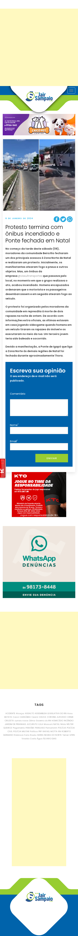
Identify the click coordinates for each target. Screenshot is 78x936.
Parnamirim (51, 727)
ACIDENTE (10, 713)
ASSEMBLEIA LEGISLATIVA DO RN (51, 713)
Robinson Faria (21, 735)
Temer (65, 735)
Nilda (63, 724)
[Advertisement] (39, 47)
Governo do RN (43, 720)
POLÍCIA (62, 727)
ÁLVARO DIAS (49, 738)
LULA (40, 724)
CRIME (70, 717)
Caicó (16, 717)
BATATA (8, 717)
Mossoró (48, 724)
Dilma (32, 720)
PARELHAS (40, 727)
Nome (14, 425)
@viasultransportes (30, 276)
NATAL (56, 724)
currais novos (21, 720)
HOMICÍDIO (57, 720)
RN (59, 731)
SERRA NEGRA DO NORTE (49, 735)
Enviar (52, 458)
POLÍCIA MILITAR (21, 731)
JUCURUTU (32, 724)
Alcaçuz (20, 713)
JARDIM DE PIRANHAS (15, 724)
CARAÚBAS (25, 717)
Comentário (17, 394)
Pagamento (19, 727)
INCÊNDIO (68, 720)
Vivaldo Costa (29, 738)
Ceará (34, 717)
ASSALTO (29, 713)
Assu (70, 713)
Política (34, 731)
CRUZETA (9, 720)
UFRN (72, 735)
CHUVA (42, 717)
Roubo (33, 735)
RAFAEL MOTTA (50, 731)
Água (39, 738)
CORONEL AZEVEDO (56, 717)
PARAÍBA (30, 727)
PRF (40, 731)
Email (14, 441)
